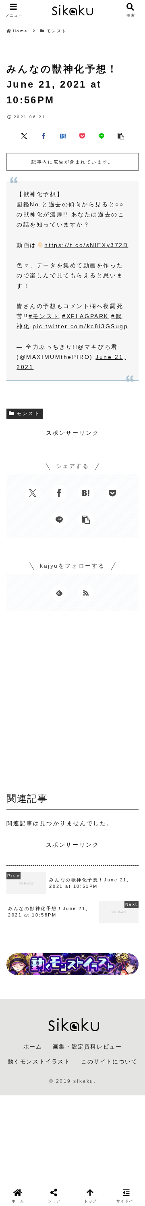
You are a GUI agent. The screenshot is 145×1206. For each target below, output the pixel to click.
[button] (120, 135)
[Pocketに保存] (82, 135)
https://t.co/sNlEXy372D (86, 245)
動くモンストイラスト (39, 1061)
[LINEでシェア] (101, 135)
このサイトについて (109, 1061)
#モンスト (44, 316)
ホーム (32, 1046)
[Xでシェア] (24, 135)
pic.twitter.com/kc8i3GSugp (80, 326)
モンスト (28, 413)
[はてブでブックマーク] (62, 135)
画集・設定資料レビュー (87, 1046)
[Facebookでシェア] (43, 135)
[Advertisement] (72, 704)
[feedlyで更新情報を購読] (59, 593)
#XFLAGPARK (85, 316)
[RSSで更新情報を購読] (86, 593)
